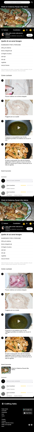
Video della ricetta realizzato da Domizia (14, 34)
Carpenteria (4, 412)
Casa (3, 414)
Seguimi (29, 35)
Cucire (3, 415)
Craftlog (10, 404)
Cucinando (4, 410)
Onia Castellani (11, 185)
